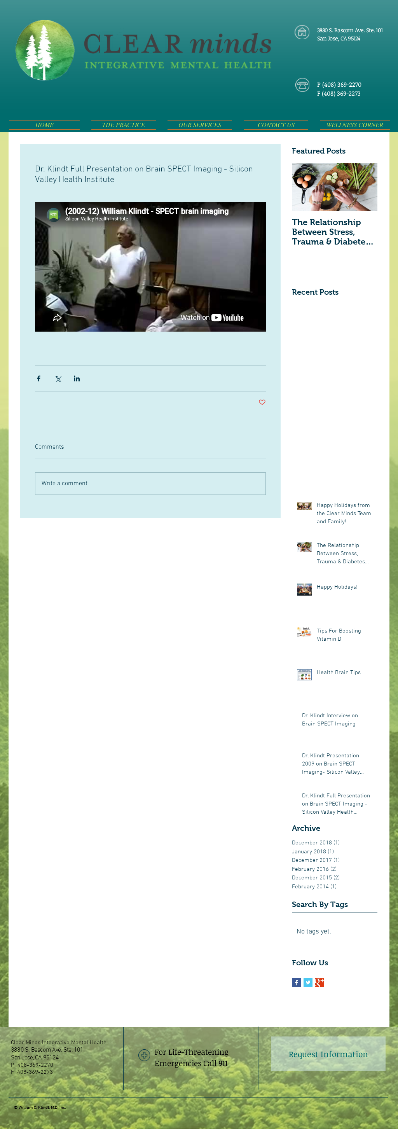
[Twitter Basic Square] (308, 982)
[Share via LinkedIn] (76, 378)
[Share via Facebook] (38, 378)
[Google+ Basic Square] (319, 982)
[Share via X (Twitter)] (57, 378)
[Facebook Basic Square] (296, 982)
